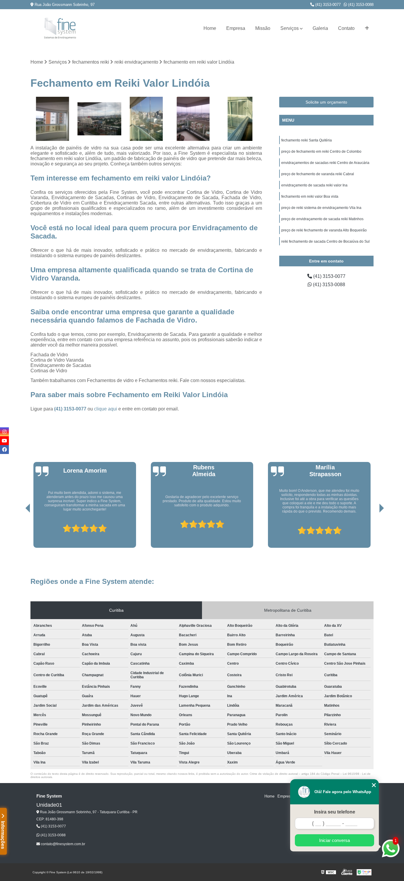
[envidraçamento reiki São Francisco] (240, 119)
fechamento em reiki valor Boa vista (309, 196)
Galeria (320, 28)
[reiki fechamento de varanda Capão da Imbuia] (193, 119)
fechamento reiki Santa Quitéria (306, 140)
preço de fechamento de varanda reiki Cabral (317, 174)
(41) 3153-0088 (360, 4)
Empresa (235, 28)
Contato (346, 28)
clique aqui (105, 408)
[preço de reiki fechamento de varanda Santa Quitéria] (99, 119)
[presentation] (19, 531)
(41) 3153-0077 (327, 4)
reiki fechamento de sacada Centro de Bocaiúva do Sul (325, 241)
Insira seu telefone (334, 811)
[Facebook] (4, 449)
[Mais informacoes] (367, 28)
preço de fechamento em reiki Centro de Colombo (321, 151)
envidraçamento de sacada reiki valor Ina (314, 185)
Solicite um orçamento (326, 102)
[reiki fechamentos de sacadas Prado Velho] (146, 119)
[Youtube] (4, 440)
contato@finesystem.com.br (62, 844)
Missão (262, 28)
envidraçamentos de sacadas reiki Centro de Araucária (325, 163)
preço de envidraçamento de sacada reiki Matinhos (322, 219)
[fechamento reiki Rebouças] (52, 119)
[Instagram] (4, 431)
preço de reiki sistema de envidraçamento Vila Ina (321, 208)
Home (209, 28)
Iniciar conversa (334, 840)
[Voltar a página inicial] (60, 28)
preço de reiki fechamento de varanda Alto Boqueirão (324, 230)
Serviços (289, 28)
